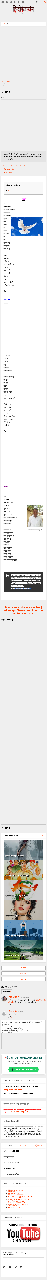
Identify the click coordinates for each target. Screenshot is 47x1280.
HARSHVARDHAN (14, 997)
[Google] (19, 2)
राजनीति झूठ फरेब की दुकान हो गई (16, 936)
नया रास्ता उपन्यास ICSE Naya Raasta (18, 1198)
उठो (9, 191)
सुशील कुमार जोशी (12, 1011)
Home (2, 81)
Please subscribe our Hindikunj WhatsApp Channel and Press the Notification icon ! (23, 610)
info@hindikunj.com (13, 1090)
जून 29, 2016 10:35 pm (23, 1011)
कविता (8, 81)
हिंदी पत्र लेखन (11, 1192)
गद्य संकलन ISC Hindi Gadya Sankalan (18, 1199)
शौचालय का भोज (8, 169)
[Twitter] (11, 2)
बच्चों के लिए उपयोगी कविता (14, 1207)
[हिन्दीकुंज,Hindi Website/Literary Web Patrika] (23, 13)
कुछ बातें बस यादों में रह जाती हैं (14, 856)
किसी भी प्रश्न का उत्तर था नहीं (15, 956)
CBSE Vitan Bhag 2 (13, 1206)
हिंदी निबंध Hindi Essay (14, 1193)
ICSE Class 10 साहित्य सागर (15, 1195)
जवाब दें (9, 1005)
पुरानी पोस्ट (23, 973)
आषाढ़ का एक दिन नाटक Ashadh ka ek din (19, 1204)
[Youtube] (2, 2)
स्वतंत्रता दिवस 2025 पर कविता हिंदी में (17, 876)
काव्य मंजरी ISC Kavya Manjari (16, 1201)
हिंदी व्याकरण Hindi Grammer (15, 1190)
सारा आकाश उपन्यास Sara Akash (16, 1202)
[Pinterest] (15, 2)
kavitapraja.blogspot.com (23, 588)
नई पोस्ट (23, 968)
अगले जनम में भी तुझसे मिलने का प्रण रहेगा (18, 916)
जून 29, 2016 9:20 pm (26, 997)
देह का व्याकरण (8, 173)
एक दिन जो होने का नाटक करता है (14, 166)
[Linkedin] (23, 2)
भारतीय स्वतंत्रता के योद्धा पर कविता (16, 896)
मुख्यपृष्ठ (23, 979)
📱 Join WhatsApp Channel (23, 1069)
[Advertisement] (25, 17)
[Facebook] (7, 2)
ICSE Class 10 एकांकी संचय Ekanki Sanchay (20, 1196)
